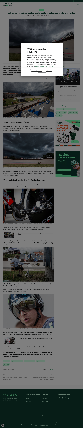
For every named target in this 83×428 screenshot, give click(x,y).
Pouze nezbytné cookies (37, 70)
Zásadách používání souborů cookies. (44, 66)
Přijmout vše (48, 70)
